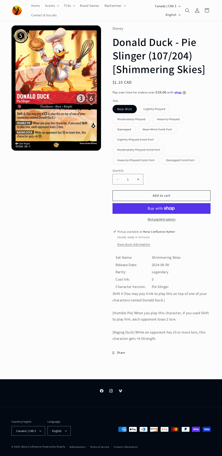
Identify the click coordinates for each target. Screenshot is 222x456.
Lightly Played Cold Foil (137, 140)
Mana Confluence (31, 446)
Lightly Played (157, 110)
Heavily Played (170, 120)
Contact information (126, 446)
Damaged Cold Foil (182, 161)
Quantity (118, 170)
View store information (133, 244)
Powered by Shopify (53, 446)
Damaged (126, 130)
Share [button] (121, 352)
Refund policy (78, 446)
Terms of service (99, 446)
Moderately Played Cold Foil (141, 150)
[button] (51, 5)
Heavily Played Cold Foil (138, 161)
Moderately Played (133, 120)
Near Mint (124, 109)
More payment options (162, 219)
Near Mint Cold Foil (160, 130)
